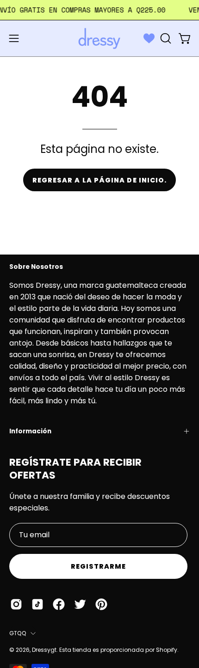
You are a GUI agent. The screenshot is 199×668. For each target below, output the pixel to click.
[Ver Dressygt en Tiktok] (37, 604)
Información (30, 431)
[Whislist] (149, 38)
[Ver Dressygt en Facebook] (59, 604)
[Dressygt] (99, 38)
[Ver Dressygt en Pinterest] (101, 604)
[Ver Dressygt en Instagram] (16, 604)
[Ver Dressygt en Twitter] (80, 604)
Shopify (166, 650)
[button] (164, 38)
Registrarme (98, 566)
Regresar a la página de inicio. (99, 180)
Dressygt (44, 650)
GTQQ (17, 633)
